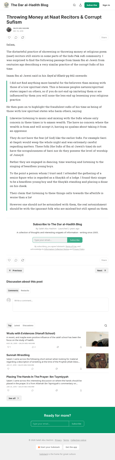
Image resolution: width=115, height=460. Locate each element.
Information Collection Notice (56, 249)
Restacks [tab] (25, 290)
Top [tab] (9, 325)
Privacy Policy (78, 249)
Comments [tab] (13, 290)
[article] (57, 340)
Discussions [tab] (28, 325)
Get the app (71, 447)
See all (12, 398)
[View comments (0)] (16, 37)
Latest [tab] (17, 325)
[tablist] (18, 290)
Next (99, 270)
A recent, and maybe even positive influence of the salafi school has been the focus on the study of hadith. (43, 338)
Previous (17, 270)
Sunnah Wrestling (18, 355)
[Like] (9, 37)
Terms (66, 440)
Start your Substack (50, 447)
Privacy (58, 440)
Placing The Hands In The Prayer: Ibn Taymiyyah (37, 376)
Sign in (106, 5)
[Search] (74, 5)
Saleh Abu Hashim (21, 28)
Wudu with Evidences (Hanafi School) (30, 333)
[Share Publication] (80, 5)
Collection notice (78, 440)
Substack (43, 454)
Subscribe (92, 5)
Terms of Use (71, 246)
